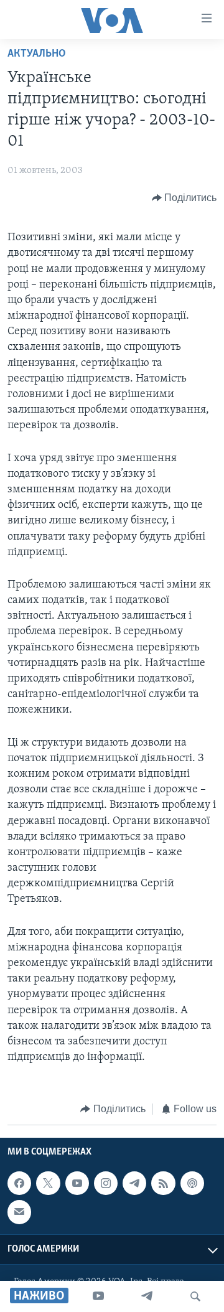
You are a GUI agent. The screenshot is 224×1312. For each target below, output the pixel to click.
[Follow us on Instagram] (106, 1183)
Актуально (36, 54)
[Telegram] (147, 1296)
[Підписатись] (19, 1212)
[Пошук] (195, 1296)
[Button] (184, 198)
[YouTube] (98, 1296)
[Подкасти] (192, 1183)
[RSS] (163, 1183)
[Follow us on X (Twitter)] (48, 1183)
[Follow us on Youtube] (77, 1183)
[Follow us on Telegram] (134, 1183)
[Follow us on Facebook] (19, 1183)
